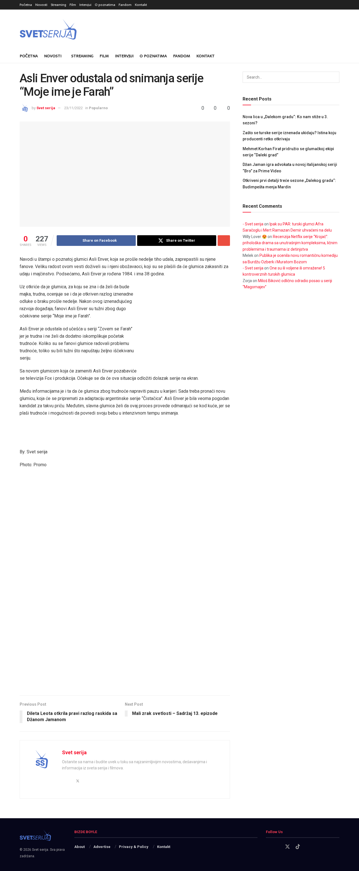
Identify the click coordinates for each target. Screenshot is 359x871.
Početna (26, 5)
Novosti (41, 5)
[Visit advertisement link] (188, 328)
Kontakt (141, 5)
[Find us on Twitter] (287, 846)
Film (73, 5)
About (79, 847)
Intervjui (85, 5)
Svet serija (45, 108)
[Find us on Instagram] (277, 847)
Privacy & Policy (133, 847)
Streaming (58, 5)
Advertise (102, 847)
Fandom (125, 5)
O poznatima (105, 5)
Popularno (98, 108)
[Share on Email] (224, 240)
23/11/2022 (73, 108)
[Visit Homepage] (62, 29)
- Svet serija (253, 224)
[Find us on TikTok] (298, 846)
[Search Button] (337, 56)
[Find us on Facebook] (268, 847)
